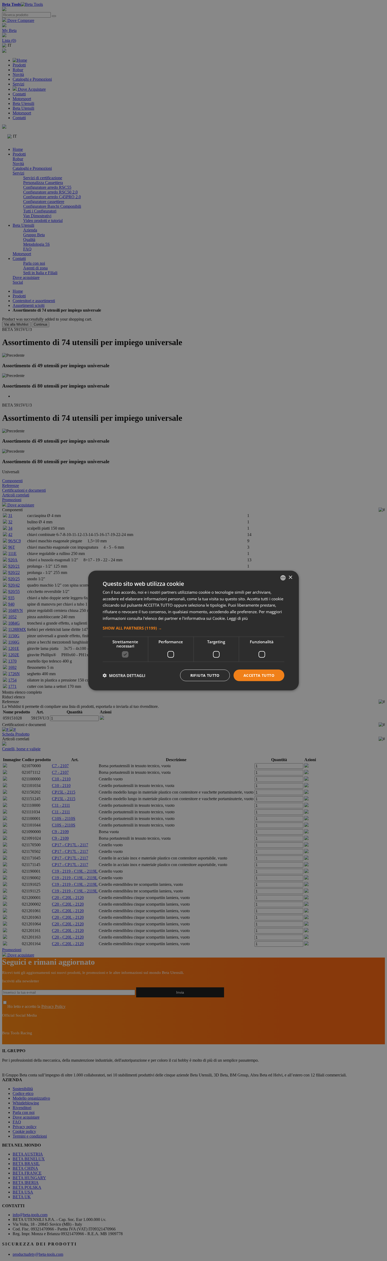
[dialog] (193, 630)
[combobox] (283, 577)
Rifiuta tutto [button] (205, 675)
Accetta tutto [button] (259, 675)
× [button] (290, 577)
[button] (193, 627)
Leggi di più (237, 618)
